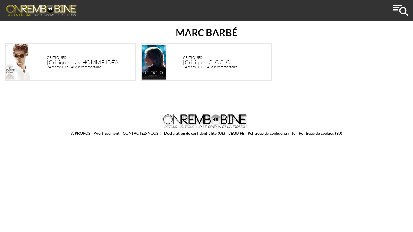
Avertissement (106, 133)
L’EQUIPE (236, 133)
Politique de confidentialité (271, 133)
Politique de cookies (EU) (320, 133)
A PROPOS (80, 133)
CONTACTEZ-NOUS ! (142, 133)
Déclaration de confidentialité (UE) (194, 133)
